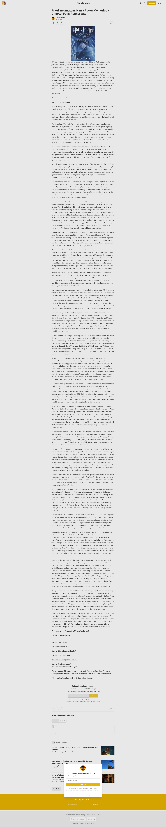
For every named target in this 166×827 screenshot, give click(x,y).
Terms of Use (91, 788)
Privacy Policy (96, 790)
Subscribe (83, 784)
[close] (99, 766)
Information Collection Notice (82, 790)
